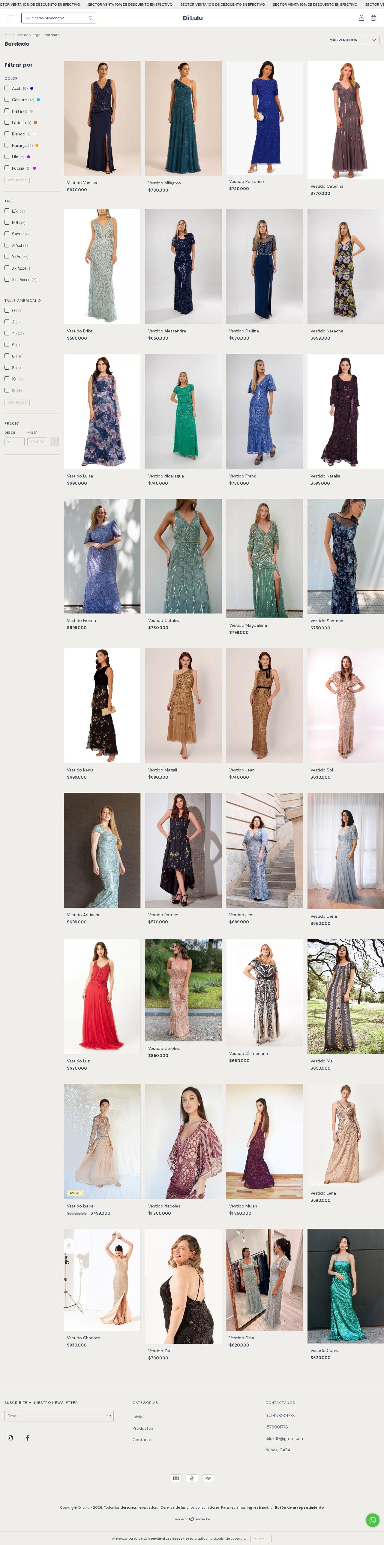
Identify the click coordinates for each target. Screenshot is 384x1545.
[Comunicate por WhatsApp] (373, 1520)
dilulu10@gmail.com (285, 1438)
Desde (9, 433)
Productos (143, 1428)
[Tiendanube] (192, 1519)
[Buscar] (91, 18)
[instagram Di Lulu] (10, 1437)
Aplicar (54, 441)
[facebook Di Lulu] (28, 1437)
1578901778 (277, 1427)
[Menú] (11, 18)
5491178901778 (280, 1415)
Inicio (9, 34)
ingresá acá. (258, 1507)
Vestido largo (29, 34)
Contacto (142, 1439)
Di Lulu (193, 18)
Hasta (32, 433)
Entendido (261, 1538)
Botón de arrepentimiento (299, 1507)
